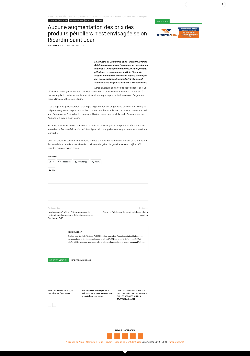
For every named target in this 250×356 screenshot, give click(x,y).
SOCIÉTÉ (99, 21)
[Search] (222, 4)
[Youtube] (140, 336)
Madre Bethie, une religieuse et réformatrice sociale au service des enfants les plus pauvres (97, 293)
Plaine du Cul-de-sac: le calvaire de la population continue (125, 214)
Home (50, 16)
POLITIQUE (89, 21)
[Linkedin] (70, 52)
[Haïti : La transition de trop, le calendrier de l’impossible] (63, 277)
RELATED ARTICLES (58, 260)
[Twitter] (57, 52)
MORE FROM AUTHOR (81, 260)
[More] (77, 52)
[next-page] (54, 305)
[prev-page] (49, 305)
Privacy (108, 342)
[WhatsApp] (64, 52)
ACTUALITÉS (61, 16)
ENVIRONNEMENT (76, 21)
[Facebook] (51, 52)
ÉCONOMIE (63, 21)
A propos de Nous (75, 342)
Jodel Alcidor (55, 45)
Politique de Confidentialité (127, 342)
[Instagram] (117, 336)
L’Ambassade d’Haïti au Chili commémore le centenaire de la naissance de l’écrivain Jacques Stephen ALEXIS (70, 215)
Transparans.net (175, 342)
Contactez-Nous (94, 342)
